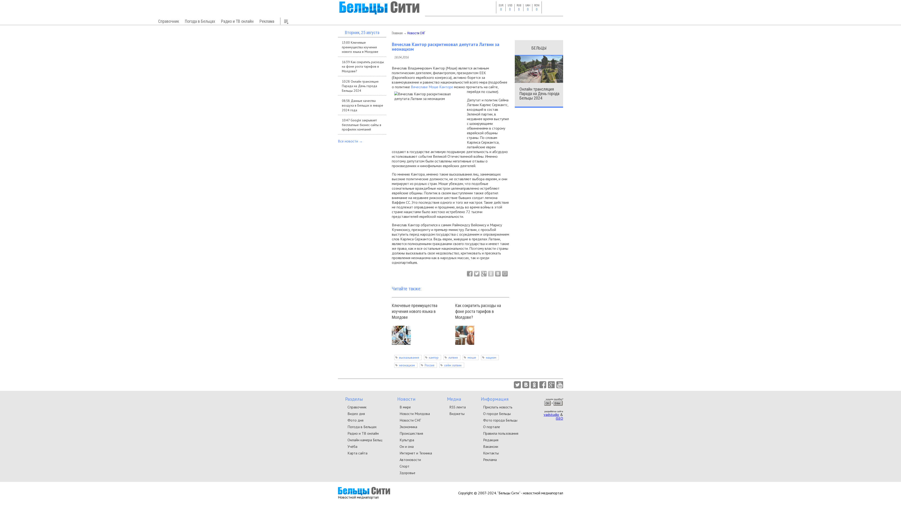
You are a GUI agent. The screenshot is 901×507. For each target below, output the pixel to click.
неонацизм (407, 365)
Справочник (168, 21)
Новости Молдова (415, 413)
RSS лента (457, 407)
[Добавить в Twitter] (477, 274)
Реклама (267, 21)
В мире (405, 407)
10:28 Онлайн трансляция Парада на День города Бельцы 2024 (360, 86)
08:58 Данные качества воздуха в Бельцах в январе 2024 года (362, 105)
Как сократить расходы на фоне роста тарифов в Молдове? (478, 311)
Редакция (490, 440)
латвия (453, 357)
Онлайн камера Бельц (364, 440)
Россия (429, 365)
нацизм (491, 357)
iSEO (559, 418)
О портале (491, 426)
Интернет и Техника (416, 453)
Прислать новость (497, 407)
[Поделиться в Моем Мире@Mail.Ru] (505, 274)
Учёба (352, 446)
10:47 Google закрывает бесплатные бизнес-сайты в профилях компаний (361, 124)
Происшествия (411, 433)
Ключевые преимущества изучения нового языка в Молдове (414, 311)
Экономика (408, 426)
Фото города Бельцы (500, 420)
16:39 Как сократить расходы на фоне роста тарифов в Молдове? (363, 66)
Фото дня (355, 420)
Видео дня (356, 413)
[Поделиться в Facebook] (470, 274)
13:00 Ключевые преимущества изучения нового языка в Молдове (360, 47)
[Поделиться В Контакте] (498, 274)
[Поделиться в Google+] (484, 274)
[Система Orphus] (553, 407)
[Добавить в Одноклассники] (491, 274)
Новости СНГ (416, 33)
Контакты (491, 453)
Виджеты (457, 413)
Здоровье (407, 472)
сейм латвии (453, 365)
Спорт (404, 466)
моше (472, 357)
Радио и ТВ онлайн (237, 21)
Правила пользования (500, 433)
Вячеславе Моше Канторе (432, 86)
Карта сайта (357, 453)
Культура (407, 440)
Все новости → (350, 141)
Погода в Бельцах (200, 21)
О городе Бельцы (497, 413)
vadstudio (551, 414)
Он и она (407, 446)
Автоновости (410, 459)
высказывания (409, 357)
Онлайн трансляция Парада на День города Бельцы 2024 (539, 93)
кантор (434, 357)
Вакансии (490, 446)
